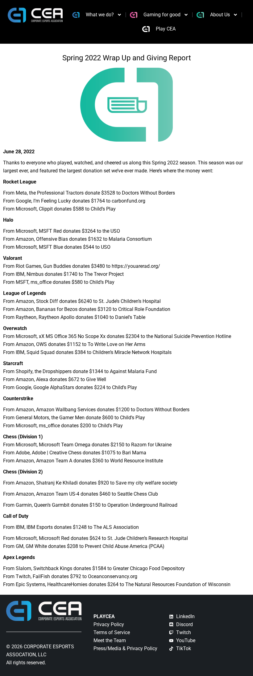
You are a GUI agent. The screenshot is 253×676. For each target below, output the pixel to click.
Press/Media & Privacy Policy (125, 648)
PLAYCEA (104, 616)
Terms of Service (111, 632)
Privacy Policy (108, 624)
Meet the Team (109, 640)
